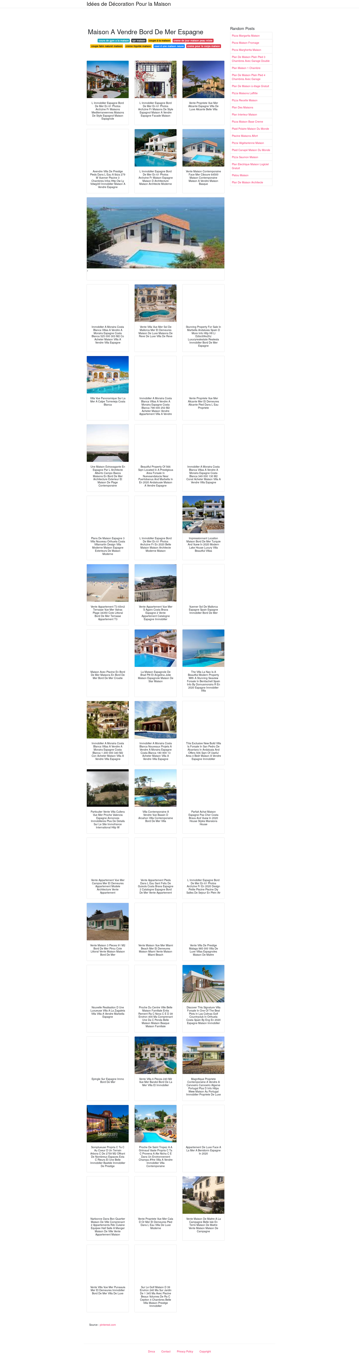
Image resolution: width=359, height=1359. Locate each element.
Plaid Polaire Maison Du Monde (250, 128)
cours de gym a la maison (114, 40)
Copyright (205, 1351)
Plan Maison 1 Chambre (246, 68)
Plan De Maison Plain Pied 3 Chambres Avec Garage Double (251, 59)
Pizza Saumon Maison (245, 157)
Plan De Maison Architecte (247, 182)
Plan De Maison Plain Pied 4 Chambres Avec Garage (248, 77)
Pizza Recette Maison (244, 100)
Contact (166, 1351)
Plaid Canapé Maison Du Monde (251, 150)
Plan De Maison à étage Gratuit (250, 86)
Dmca (151, 1351)
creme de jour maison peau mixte (193, 40)
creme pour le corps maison (203, 46)
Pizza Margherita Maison (246, 50)
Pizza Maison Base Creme (247, 121)
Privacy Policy (185, 1351)
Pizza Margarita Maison (246, 35)
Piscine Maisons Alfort (245, 136)
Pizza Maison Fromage (245, 42)
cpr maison (138, 40)
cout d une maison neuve (169, 46)
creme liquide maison (138, 46)
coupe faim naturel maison (106, 46)
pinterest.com (108, 1324)
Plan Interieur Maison (244, 114)
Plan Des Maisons (242, 107)
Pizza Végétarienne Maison (248, 143)
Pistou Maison (240, 175)
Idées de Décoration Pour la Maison (129, 3)
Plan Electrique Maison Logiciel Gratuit (250, 166)
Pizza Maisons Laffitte (245, 93)
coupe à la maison (159, 40)
